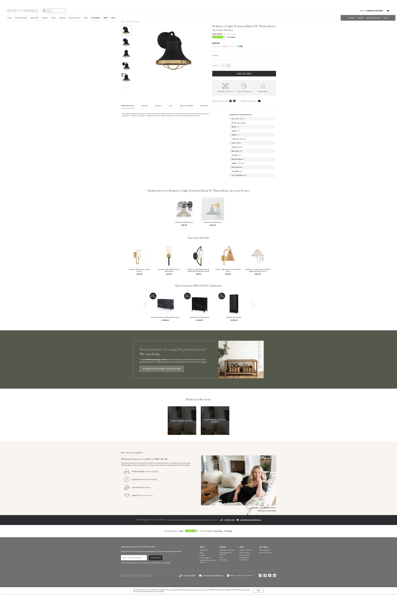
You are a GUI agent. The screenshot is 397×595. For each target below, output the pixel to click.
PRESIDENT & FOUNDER (267, 511)
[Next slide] (253, 305)
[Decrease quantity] (222, 65)
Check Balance (264, 550)
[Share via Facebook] (234, 101)
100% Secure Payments (244, 91)
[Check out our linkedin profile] (274, 575)
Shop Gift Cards (265, 553)
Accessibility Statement (244, 559)
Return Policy (244, 555)
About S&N (204, 550)
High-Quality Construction (225, 91)
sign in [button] (362, 11)
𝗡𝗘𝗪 (106, 18)
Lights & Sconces (136, 21)
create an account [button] (375, 11)
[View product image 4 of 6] (126, 66)
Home (122, 21)
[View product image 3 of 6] (126, 54)
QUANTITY (215, 65)
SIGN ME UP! (156, 558)
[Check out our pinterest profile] (265, 575)
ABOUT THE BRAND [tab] (186, 106)
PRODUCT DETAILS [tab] (127, 106)
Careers (203, 555)
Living (9, 18)
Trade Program (205, 558)
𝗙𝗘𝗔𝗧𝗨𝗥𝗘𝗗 (95, 18)
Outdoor (45, 18)
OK (258, 591)
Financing (223, 560)
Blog (201, 553)
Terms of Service (245, 550)
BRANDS (352, 18)
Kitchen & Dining (21, 18)
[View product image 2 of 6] (126, 42)
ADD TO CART (244, 73)
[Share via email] (259, 101)
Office (53, 18)
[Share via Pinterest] (230, 101)
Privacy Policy (244, 553)
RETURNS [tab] (158, 106)
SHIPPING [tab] (144, 106)
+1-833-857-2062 (229, 520)
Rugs (85, 18)
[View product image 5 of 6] (126, 77)
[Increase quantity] (228, 65)
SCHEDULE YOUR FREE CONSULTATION (162, 369)
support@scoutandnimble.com (250, 520)
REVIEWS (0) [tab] (204, 106)
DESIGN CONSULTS (373, 18)
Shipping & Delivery (226, 550)
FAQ (220, 557)
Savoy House (217, 34)
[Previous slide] (145, 305)
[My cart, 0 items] (387, 11)
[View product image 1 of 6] (126, 30)
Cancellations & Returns (225, 554)
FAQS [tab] (171, 106)
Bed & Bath (34, 18)
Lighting (62, 18)
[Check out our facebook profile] (269, 575)
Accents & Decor (74, 18)
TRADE (360, 18)
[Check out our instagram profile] (260, 575)
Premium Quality (263, 91)
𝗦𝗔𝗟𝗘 (113, 18)
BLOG (385, 18)
